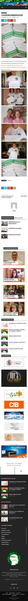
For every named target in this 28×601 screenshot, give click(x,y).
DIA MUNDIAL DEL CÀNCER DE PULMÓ (17, 323)
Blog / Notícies (16, 594)
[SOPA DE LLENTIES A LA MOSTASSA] (4, 344)
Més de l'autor (18, 218)
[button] (26, 7)
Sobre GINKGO (12, 593)
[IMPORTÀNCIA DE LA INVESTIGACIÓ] (4, 223)
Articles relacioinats (7, 218)
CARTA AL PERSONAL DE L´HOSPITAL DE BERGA (7, 196)
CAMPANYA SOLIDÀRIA (14, 228)
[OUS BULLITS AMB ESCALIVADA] (4, 350)
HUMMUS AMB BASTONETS (15, 336)
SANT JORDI (24, 196)
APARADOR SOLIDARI (14, 234)
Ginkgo (4, 17)
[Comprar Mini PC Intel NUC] (14, 451)
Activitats (18, 593)
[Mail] (17, 588)
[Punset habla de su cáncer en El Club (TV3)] (4, 506)
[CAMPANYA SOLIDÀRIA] (4, 230)
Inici (2, 10)
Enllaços (23, 594)
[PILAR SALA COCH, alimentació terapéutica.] (4, 513)
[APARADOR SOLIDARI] (4, 236)
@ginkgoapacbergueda (14, 465)
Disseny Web (14, 599)
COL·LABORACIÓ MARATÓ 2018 (16, 517)
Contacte (14, 595)
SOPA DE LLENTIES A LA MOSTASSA (17, 342)
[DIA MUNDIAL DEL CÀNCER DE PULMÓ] (4, 325)
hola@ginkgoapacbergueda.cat (17, 579)
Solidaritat (6, 10)
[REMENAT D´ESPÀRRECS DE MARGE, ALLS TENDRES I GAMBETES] (4, 331)
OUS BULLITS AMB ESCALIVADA (16, 348)
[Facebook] (10, 588)
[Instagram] (14, 588)
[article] (14, 118)
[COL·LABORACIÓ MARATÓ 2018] (4, 519)
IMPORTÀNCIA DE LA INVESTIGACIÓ (14, 222)
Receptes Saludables (6, 594)
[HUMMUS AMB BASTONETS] (4, 337)
